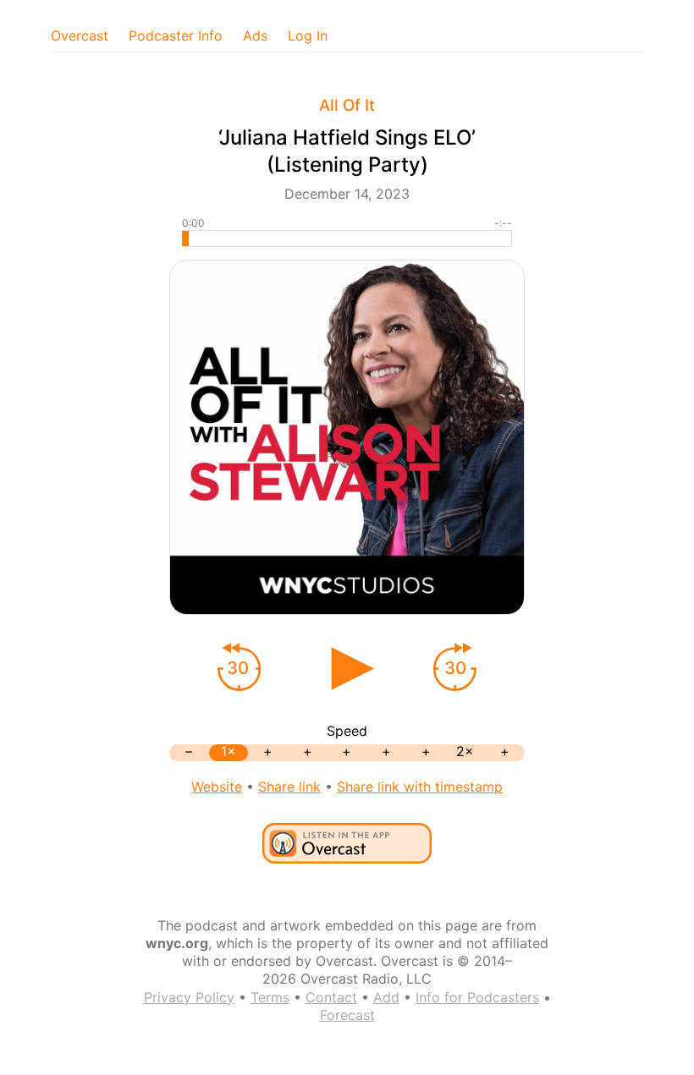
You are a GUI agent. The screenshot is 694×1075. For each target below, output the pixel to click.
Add (386, 997)
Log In (308, 35)
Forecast (347, 1014)
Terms (270, 997)
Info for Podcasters (477, 997)
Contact (331, 997)
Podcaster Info (176, 35)
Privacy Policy (189, 997)
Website (216, 786)
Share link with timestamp (420, 786)
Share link (289, 786)
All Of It (347, 105)
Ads (255, 35)
